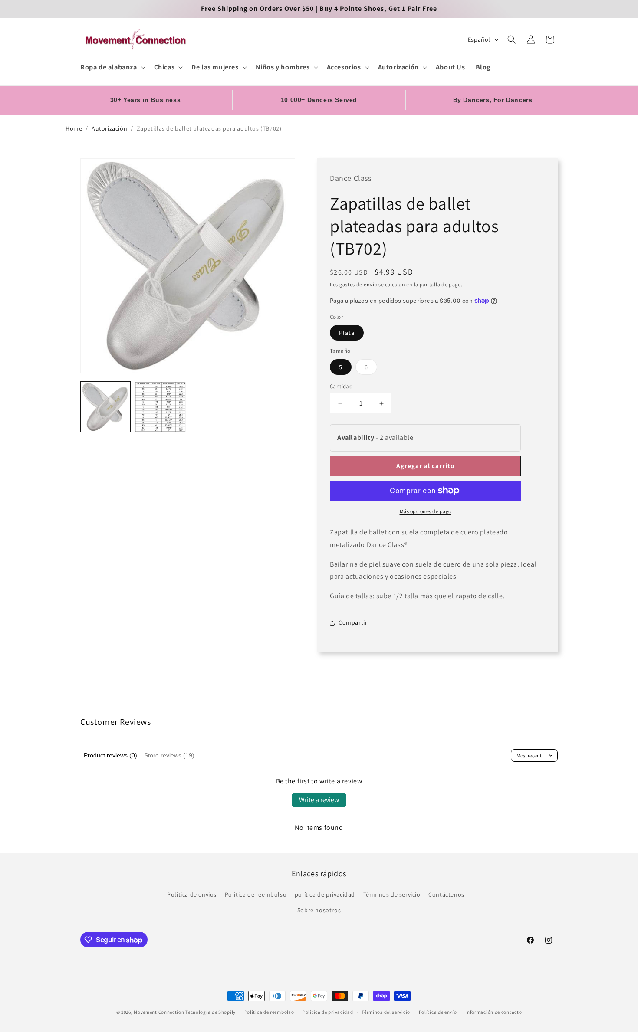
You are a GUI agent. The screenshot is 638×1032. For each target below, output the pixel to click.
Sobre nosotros (319, 910)
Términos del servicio (386, 1012)
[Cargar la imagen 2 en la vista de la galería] (160, 407)
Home (74, 128)
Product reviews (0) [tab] (110, 755)
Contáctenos (446, 894)
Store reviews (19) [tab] (169, 755)
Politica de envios (192, 894)
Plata (347, 333)
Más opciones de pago (425, 511)
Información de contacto (493, 1012)
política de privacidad (325, 894)
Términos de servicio (392, 894)
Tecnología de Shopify (210, 1012)
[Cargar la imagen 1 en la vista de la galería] (105, 407)
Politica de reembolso (256, 894)
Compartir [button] (353, 622)
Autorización (109, 128)
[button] (112, 67)
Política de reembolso (269, 1012)
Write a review (319, 799)
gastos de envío (358, 284)
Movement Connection (159, 1012)
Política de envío (438, 1012)
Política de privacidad (328, 1012)
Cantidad (341, 386)
